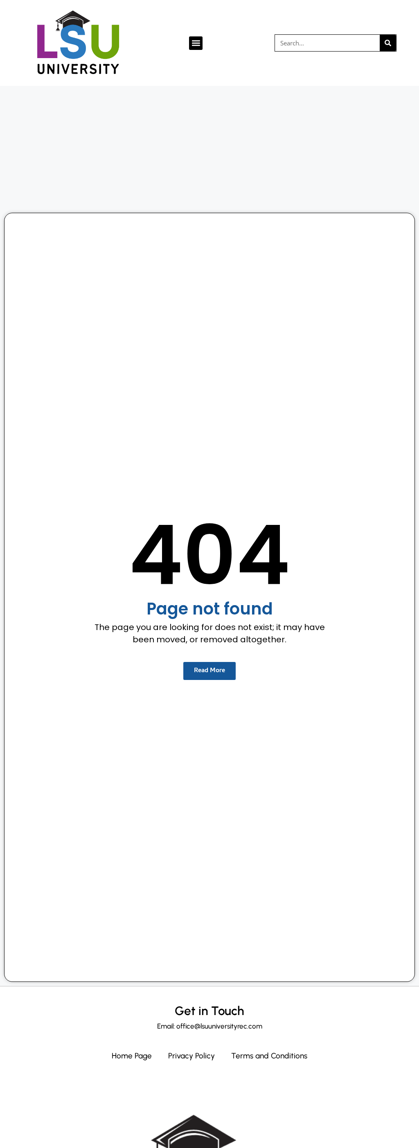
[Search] (388, 43)
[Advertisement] (209, 147)
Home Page (132, 1055)
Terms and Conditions (269, 1055)
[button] (196, 43)
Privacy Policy (191, 1055)
